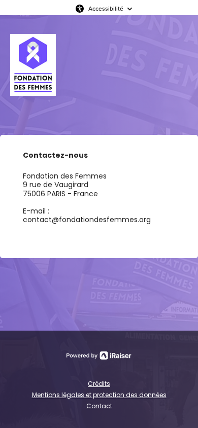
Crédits (99, 383)
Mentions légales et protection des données (99, 394)
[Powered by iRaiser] (99, 355)
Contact (99, 406)
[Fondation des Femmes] (33, 75)
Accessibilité (105, 8)
